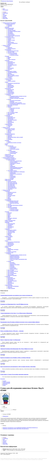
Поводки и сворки (11, 195)
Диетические (10, 63)
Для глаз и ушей (11, 51)
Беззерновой (10, 116)
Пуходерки (12, 266)
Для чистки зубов (11, 232)
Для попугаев (10, 145)
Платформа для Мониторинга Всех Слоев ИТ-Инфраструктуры (14, 304)
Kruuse (4, 385)
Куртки (9, 250)
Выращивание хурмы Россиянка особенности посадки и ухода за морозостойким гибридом (20, 322)
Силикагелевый (11, 92)
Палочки (9, 138)
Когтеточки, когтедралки (13, 104)
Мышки (9, 57)
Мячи (9, 58)
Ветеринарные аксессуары (13, 50)
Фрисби (9, 219)
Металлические (11, 86)
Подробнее (2, 300)
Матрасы (9, 239)
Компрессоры (13, 172)
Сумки (9, 126)
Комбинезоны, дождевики (13, 249)
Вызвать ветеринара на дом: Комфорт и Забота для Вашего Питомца (15, 357)
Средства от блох (13, 54)
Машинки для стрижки (14, 264)
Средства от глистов (14, 55)
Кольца (9, 213)
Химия (11, 169)
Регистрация (5, 9)
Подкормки (10, 139)
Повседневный (11, 122)
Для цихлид (10, 188)
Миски (6, 82)
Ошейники (10, 47)
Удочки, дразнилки (11, 59)
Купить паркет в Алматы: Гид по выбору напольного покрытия (14, 374)
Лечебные (10, 65)
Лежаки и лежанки (11, 81)
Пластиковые (10, 87)
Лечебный (10, 120)
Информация (5, 416)
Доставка (5, 15)
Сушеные (10, 77)
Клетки (9, 41)
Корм (6, 144)
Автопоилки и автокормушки (14, 83)
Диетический (10, 118)
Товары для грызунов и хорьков (9, 22)
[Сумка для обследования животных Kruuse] (5, 404)
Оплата (4, 16)
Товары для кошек (6, 45)
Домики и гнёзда (11, 129)
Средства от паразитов (12, 52)
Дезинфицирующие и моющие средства (18, 96)
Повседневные (11, 68)
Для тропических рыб (12, 187)
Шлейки (9, 44)
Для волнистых (13, 146)
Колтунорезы (12, 263)
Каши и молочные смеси (10, 220)
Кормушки (12, 164)
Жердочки (10, 130)
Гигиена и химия (11, 37)
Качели (9, 141)
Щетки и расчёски (14, 268)
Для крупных (12, 147)
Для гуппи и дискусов (12, 182)
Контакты (5, 17)
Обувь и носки (8, 246)
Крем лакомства (11, 74)
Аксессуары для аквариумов (16, 160)
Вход (4, 8)
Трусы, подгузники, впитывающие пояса (18, 259)
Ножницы (12, 101)
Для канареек (12, 151)
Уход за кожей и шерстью (13, 271)
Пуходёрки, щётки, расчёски (16, 102)
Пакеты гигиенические (15, 257)
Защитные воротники (14, 203)
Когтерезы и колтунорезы (15, 100)
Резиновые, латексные (12, 218)
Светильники (13, 177)
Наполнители (8, 88)
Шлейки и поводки (12, 48)
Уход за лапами (11, 272)
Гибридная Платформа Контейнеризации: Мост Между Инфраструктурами (16, 348)
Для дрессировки (11, 231)
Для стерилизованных (12, 64)
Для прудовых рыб (11, 186)
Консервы (7, 60)
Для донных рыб (11, 184)
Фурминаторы (13, 267)
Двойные (9, 84)
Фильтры (12, 178)
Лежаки (9, 238)
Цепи (9, 197)
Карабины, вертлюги (12, 192)
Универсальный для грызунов (14, 35)
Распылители (12, 176)
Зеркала (9, 131)
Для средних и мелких (14, 149)
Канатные (10, 212)
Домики (9, 79)
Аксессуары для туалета (15, 108)
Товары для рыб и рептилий (8, 157)
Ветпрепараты (8, 49)
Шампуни (10, 114)
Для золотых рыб (11, 185)
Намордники (10, 193)
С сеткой (12, 111)
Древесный (10, 90)
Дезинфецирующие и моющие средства (18, 254)
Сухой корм (7, 115)
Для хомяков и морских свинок (14, 31)
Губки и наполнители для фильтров (17, 171)
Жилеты (9, 248)
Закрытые (12, 109)
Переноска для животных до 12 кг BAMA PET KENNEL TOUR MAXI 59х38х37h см (20, 427)
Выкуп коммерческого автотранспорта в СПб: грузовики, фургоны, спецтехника (18, 366)
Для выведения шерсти (12, 72)
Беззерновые (10, 61)
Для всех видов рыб (12, 181)
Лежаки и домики (9, 78)
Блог (4, 14)
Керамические (10, 85)
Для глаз (9, 204)
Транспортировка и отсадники (16, 167)
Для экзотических (13, 152)
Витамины (10, 24)
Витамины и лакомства (10, 23)
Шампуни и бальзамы (12, 275)
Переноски (10, 125)
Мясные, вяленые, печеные (13, 75)
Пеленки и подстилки (14, 258)
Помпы (11, 174)
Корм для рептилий (9, 179)
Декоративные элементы (15, 163)
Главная (4, 11)
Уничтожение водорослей (15, 168)
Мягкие (9, 215)
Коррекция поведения (14, 97)
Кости (9, 214)
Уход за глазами (11, 269)
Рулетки (9, 196)
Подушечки (10, 76)
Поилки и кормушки (9, 155)
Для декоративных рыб (12, 183)
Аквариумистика (11, 159)
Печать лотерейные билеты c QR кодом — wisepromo (11, 330)
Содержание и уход (9, 36)
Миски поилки (11, 42)
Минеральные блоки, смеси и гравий (15, 137)
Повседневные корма (9, 28)
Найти (2, 6)
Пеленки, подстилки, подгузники (17, 98)
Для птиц (9, 150)
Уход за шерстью (11, 113)
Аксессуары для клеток (10, 128)
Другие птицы (13, 153)
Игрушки (7, 27)
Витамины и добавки (12, 71)
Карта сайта (5, 18)
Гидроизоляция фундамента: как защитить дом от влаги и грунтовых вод (16, 295)
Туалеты (9, 106)
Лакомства (10, 25)
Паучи (9, 66)
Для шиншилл (10, 33)
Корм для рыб (8, 180)
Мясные (9, 234)
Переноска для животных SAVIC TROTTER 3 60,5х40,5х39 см (16, 428)
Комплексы (10, 105)
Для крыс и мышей (11, 30)
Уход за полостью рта (12, 273)
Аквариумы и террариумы (10, 158)
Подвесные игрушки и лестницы (14, 142)
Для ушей (10, 206)
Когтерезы (12, 262)
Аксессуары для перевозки (13, 286)
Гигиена (9, 95)
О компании (5, 12)
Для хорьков (10, 32)
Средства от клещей (14, 210)
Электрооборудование (12, 170)
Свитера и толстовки (12, 251)
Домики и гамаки (11, 39)
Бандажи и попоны (14, 201)
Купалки (9, 132)
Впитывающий (11, 89)
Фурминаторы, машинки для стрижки (18, 103)
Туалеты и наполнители (12, 43)
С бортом (12, 110)
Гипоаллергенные (11, 62)
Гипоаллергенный (11, 117)
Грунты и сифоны (13, 162)
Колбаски (10, 73)
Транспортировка (8, 124)
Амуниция (7, 46)
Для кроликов (10, 29)
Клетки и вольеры (9, 221)
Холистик (10, 69)
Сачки (11, 165)
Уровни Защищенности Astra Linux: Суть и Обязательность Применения (16, 313)
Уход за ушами (11, 274)
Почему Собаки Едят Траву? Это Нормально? (10, 339)
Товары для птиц (6, 127)
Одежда (6, 247)
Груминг (9, 38)
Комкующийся (11, 91)
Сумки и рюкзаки (11, 288)
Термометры (12, 166)
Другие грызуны (11, 34)
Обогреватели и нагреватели (16, 173)
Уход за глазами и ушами (13, 112)
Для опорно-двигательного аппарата (15, 205)
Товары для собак (6, 190)
